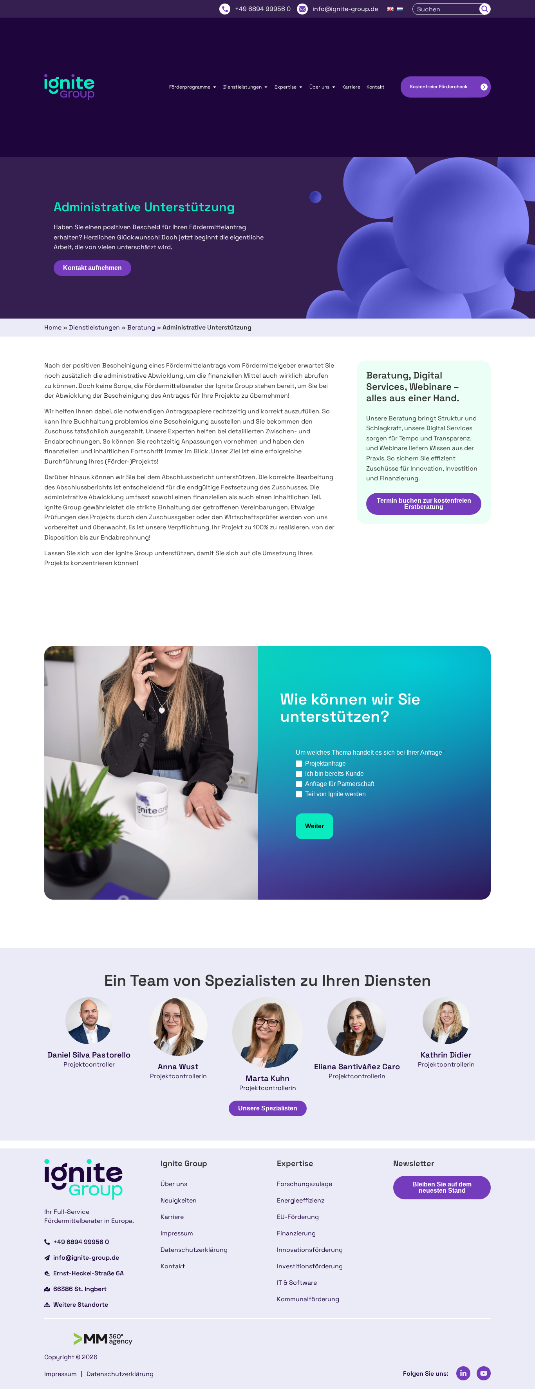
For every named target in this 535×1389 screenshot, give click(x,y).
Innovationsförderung (310, 1250)
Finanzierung (296, 1233)
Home (52, 327)
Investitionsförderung (310, 1266)
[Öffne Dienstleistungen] (266, 87)
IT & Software (297, 1283)
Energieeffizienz (300, 1200)
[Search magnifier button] (484, 9)
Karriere (172, 1217)
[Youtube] (484, 1373)
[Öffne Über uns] (333, 87)
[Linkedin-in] (463, 1373)
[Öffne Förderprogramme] (214, 87)
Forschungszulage (304, 1184)
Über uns (174, 1184)
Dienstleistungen (94, 327)
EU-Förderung (298, 1217)
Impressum (177, 1233)
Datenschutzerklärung (194, 1250)
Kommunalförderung (308, 1299)
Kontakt (173, 1266)
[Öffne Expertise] (300, 87)
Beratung (141, 327)
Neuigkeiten (179, 1200)
